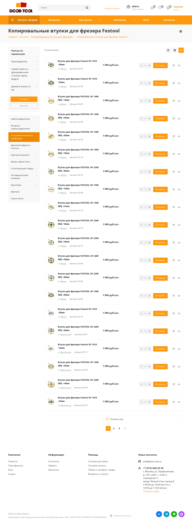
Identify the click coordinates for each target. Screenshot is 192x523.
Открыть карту (151, 491)
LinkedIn (181, 514)
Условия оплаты (97, 465)
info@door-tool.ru (152, 461)
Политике (13, 503)
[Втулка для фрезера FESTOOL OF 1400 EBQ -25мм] (51, 136)
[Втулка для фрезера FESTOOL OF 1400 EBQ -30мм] (51, 295)
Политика (53, 461)
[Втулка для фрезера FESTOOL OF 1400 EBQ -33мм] (51, 118)
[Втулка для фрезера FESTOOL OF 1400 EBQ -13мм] (51, 189)
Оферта (52, 465)
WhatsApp (174, 514)
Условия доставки (98, 461)
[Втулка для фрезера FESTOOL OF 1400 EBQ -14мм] (51, 101)
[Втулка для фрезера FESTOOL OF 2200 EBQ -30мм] (51, 278)
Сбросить (24, 105)
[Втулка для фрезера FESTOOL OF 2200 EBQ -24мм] (51, 242)
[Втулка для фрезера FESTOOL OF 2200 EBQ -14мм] (51, 384)
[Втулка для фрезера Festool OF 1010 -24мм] (51, 402)
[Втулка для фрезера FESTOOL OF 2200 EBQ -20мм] (51, 171)
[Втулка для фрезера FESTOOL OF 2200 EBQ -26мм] (51, 331)
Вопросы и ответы (98, 473)
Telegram (167, 514)
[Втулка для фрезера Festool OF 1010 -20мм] (51, 313)
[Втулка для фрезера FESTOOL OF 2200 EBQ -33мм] (51, 260)
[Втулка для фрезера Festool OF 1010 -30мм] (51, 65)
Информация (56, 454)
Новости (13, 461)
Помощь (93, 454)
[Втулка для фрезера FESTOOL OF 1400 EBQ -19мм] (51, 154)
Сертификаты (15, 465)
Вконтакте (159, 514)
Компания (14, 454)
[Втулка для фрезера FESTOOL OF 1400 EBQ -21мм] (51, 207)
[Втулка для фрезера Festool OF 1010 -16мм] (51, 349)
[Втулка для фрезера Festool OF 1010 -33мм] (51, 83)
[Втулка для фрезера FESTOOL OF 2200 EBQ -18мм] (51, 225)
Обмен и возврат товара (101, 469)
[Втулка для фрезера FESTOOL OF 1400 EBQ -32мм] (51, 366)
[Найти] (87, 8)
